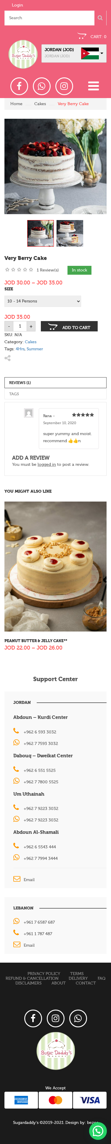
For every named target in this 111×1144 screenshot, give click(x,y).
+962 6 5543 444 (40, 847)
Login (17, 5)
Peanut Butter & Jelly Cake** (35, 641)
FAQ (101, 978)
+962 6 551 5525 (40, 770)
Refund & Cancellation (32, 978)
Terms (76, 973)
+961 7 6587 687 (39, 922)
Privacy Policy (44, 973)
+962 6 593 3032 (40, 732)
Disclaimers (28, 983)
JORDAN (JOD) (59, 50)
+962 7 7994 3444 (41, 858)
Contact (86, 983)
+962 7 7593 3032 (41, 743)
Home (16, 104)
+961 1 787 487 (38, 934)
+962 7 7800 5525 (41, 782)
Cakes (40, 104)
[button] (98, 1131)
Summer (35, 349)
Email (29, 880)
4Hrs (20, 349)
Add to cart (76, 328)
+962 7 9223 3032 (41, 808)
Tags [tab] (14, 394)
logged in (47, 464)
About (59, 983)
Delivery (78, 978)
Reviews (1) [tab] (20, 382)
